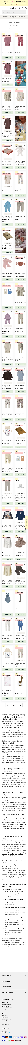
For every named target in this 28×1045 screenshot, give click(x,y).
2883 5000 (9, 1019)
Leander (18, 784)
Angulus (10, 854)
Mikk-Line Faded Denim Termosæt (10, 216)
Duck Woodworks (9, 784)
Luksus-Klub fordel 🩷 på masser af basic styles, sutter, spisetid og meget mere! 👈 (14, 3)
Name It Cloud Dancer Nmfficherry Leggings (12, 635)
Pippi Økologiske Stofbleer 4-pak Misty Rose (12, 161)
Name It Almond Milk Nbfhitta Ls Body (11, 357)
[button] (25, 8)
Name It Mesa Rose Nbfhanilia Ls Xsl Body (12, 78)
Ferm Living (14, 810)
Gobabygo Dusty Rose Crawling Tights (11, 273)
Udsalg (6, 19)
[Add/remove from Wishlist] (11, 34)
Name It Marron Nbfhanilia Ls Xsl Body (11, 133)
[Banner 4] (20, 61)
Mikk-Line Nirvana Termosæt (9, 328)
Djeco (20, 810)
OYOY (19, 828)
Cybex (3, 784)
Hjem (3, 19)
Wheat (19, 758)
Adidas (21, 854)
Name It (10, 758)
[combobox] (14, 12)
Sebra (14, 828)
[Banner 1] (20, 116)
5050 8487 (9, 1008)
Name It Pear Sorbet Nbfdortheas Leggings (12, 468)
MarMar (15, 758)
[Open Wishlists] (23, 8)
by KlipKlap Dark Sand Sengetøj (9, 245)
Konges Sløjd (7, 810)
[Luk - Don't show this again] (25, 529)
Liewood (10, 828)
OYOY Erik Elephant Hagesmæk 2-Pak (11, 301)
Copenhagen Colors (7, 760)
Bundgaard (4, 854)
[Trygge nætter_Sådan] (20, 228)
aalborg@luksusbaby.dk (8, 1021)
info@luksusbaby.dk (7, 1009)
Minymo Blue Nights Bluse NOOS (9, 525)
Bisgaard (14, 854)
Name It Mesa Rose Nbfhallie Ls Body (11, 51)
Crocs (21, 852)
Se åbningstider (6, 1028)
